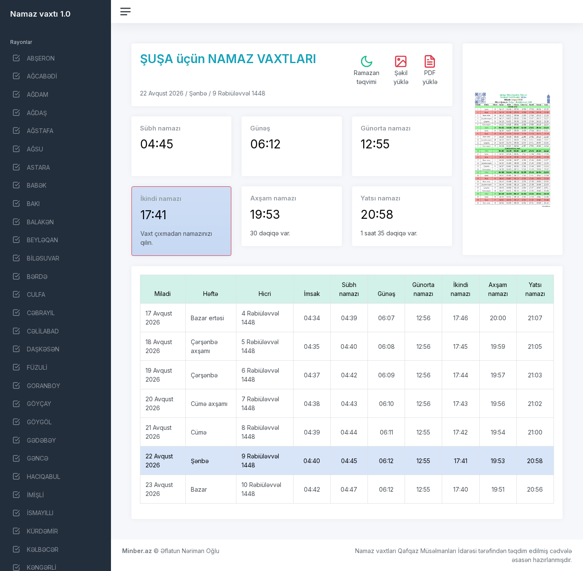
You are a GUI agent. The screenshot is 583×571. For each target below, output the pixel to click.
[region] (55, 285)
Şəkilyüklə (401, 77)
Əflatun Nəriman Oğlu (189, 550)
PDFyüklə (430, 77)
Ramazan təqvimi (366, 77)
